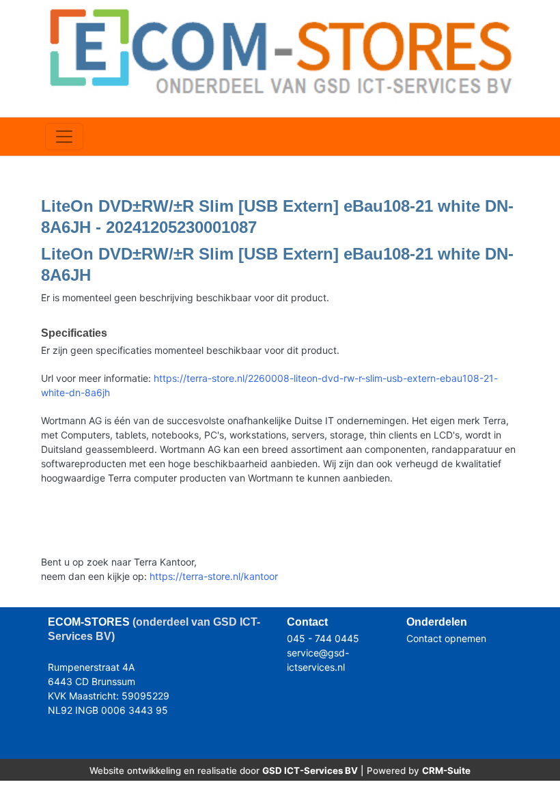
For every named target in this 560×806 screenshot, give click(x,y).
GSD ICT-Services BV (310, 770)
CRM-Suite (446, 770)
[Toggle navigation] (64, 136)
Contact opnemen (446, 638)
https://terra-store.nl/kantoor (214, 576)
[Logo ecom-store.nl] (280, 50)
